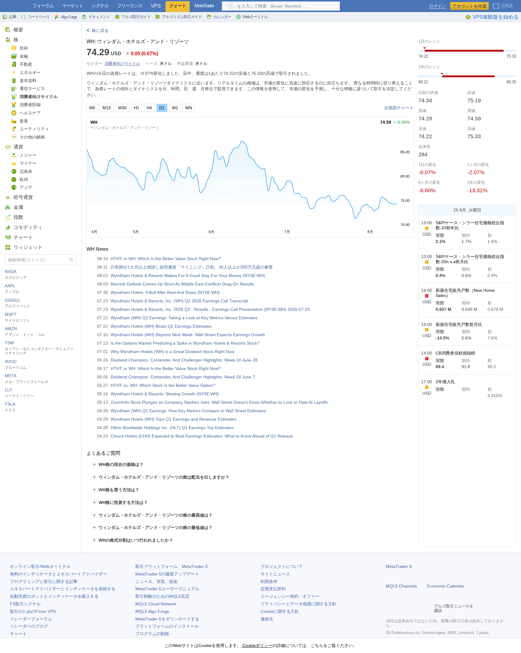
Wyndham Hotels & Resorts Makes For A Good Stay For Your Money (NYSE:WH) (188, 275)
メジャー (28, 155)
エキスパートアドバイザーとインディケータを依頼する (62, 588)
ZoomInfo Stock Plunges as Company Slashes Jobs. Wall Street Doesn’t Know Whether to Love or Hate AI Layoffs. (220, 402)
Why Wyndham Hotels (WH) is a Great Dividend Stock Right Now (172, 351)
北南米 (26, 171)
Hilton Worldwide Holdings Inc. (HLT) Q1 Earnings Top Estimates (172, 427)
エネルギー (30, 72)
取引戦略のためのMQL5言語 (162, 596)
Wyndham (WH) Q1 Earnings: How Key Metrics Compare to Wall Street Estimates (188, 410)
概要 (18, 29)
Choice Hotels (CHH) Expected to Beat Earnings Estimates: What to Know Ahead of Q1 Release (202, 436)
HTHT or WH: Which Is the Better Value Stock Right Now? (166, 258)
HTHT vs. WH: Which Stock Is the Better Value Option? (163, 385)
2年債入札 (445, 381)
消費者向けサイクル (39, 96)
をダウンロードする (167, 618)
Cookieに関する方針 (279, 611)
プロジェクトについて (281, 566)
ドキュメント (99, 16)
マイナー (28, 163)
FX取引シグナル (25, 603)
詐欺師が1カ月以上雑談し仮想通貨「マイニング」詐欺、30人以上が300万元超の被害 (192, 267)
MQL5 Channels (401, 586)
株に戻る (100, 30)
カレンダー (222, 16)
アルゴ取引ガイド (136, 16)
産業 (24, 121)
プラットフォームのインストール (167, 626)
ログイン (437, 6)
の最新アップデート (167, 574)
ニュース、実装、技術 (156, 581)
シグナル (100, 5)
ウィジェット (28, 247)
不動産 (26, 64)
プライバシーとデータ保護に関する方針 (298, 603)
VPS (156, 6)
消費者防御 (30, 104)
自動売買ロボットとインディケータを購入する (54, 596)
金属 (18, 207)
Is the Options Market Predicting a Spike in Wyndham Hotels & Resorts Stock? (185, 343)
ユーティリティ (34, 128)
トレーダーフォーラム (31, 618)
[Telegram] (399, 608)
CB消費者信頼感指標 (455, 353)
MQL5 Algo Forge (152, 611)
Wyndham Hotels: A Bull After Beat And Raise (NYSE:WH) (165, 292)
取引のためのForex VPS (33, 611)
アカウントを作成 (469, 6)
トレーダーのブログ (29, 626)
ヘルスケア (30, 112)
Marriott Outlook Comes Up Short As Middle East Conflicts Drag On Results (182, 284)
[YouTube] (418, 608)
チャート (23, 237)
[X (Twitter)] (408, 608)
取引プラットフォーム (171, 566)
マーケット (72, 5)
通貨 (18, 146)
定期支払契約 (273, 588)
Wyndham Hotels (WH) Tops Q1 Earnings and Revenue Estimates (173, 419)
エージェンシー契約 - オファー (289, 596)
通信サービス (32, 88)
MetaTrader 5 (399, 566)
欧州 (24, 179)
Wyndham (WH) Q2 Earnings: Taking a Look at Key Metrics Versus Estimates (184, 317)
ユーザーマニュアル (167, 588)
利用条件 (268, 581)
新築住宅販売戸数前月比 (459, 324)
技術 (24, 48)
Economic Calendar (445, 586)
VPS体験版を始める (496, 17)
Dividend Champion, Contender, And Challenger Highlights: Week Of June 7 (183, 376)
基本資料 (28, 80)
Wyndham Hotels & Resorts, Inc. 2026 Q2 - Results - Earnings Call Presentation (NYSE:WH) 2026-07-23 (210, 309)
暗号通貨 (23, 197)
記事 (12, 16)
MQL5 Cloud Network (155, 603)
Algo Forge (69, 17)
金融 (24, 56)
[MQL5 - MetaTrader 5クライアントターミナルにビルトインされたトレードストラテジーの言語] (14, 6)
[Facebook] (389, 608)
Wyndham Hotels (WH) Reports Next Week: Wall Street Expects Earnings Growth (188, 334)
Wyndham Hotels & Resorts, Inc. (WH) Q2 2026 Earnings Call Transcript (179, 300)
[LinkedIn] (428, 608)
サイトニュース (275, 574)
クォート (177, 5)
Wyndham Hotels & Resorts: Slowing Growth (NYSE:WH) (165, 393)
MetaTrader (204, 5)
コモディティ (28, 227)
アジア (26, 187)
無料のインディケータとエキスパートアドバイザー (58, 574)
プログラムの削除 (152, 633)
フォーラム (43, 5)
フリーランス (129, 5)
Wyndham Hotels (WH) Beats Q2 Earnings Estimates (161, 326)
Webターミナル (255, 16)
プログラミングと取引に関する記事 (43, 581)
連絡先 (266, 618)
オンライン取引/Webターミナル (40, 566)
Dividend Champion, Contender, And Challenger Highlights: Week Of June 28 (184, 360)
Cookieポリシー (257, 645)
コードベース (38, 16)
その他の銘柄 (32, 137)
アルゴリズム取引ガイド (182, 16)
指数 (18, 217)
